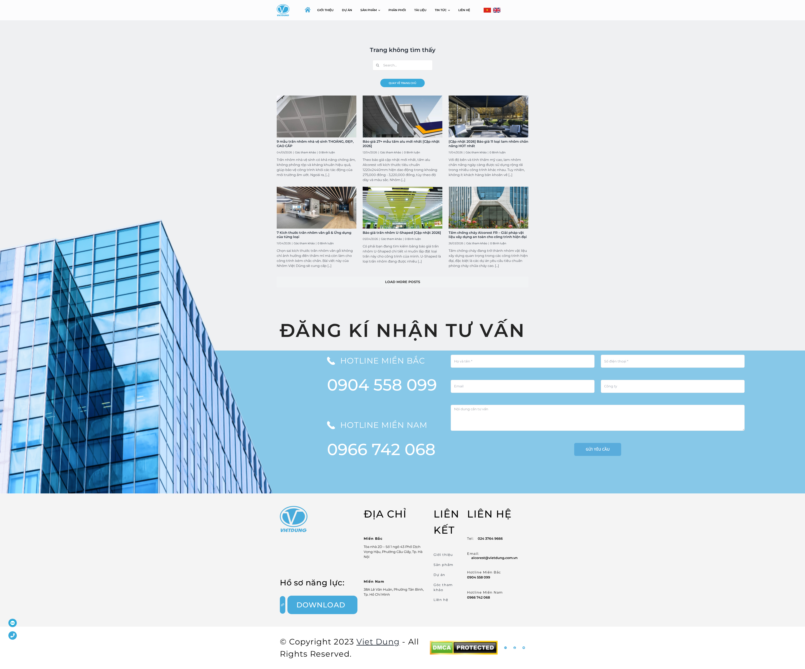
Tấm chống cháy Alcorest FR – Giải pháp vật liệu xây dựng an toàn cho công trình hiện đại (488, 235)
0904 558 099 (382, 385)
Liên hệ (441, 600)
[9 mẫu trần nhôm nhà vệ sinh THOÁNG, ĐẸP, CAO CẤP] (316, 116)
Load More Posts (402, 282)
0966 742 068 (381, 449)
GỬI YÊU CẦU (598, 449)
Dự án (439, 575)
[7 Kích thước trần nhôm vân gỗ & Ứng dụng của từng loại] (316, 208)
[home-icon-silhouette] (308, 10)
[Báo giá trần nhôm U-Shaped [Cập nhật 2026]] (402, 208)
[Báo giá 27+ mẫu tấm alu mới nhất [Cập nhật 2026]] (402, 116)
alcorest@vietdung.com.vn (494, 558)
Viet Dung (378, 642)
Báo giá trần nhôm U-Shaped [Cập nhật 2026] (402, 233)
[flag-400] (487, 10)
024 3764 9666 (490, 538)
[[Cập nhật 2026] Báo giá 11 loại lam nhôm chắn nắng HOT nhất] (488, 116)
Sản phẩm (443, 565)
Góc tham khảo (305, 152)
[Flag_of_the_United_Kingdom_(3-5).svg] (496, 10)
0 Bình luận (327, 152)
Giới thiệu (443, 555)
